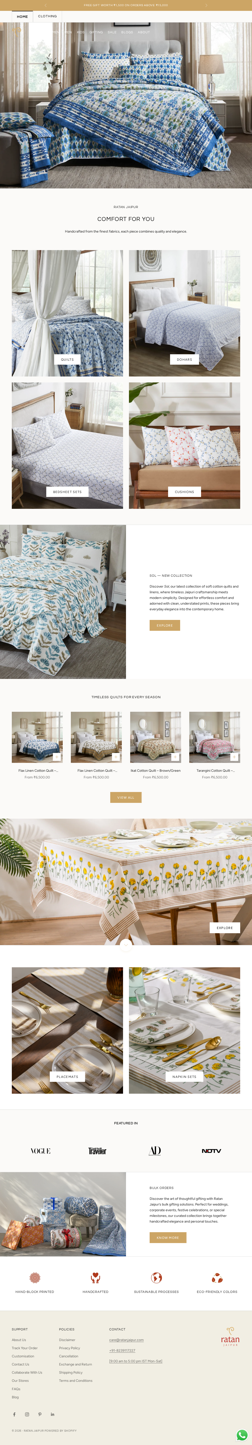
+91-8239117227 (122, 1350)
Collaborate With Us (27, 1372)
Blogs (127, 32)
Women (53, 32)
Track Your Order (25, 1348)
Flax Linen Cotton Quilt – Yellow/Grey (96, 771)
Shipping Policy (70, 1372)
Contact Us (20, 1364)
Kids (81, 32)
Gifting (96, 32)
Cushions (184, 492)
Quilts (67, 359)
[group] (126, 105)
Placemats (67, 1077)
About (144, 32)
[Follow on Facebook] (14, 1414)
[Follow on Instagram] (27, 1414)
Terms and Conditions (76, 1381)
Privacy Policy (69, 1348)
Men (68, 32)
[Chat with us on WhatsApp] (242, 1435)
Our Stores (20, 1381)
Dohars (184, 359)
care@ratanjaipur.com (126, 1340)
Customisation (23, 1356)
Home (36, 32)
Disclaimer (67, 1340)
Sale (112, 32)
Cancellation (68, 1356)
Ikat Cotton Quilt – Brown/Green (156, 771)
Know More (168, 1238)
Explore (165, 625)
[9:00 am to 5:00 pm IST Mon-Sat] (135, 1361)
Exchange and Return (75, 1364)
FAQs (16, 1389)
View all (125, 797)
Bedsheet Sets (67, 492)
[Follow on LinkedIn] (52, 1414)
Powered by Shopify (61, 1430)
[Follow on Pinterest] (39, 1414)
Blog (15, 1397)
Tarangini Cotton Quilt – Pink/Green (215, 771)
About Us (19, 1340)
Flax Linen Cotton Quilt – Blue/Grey (37, 771)
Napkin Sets (184, 1077)
